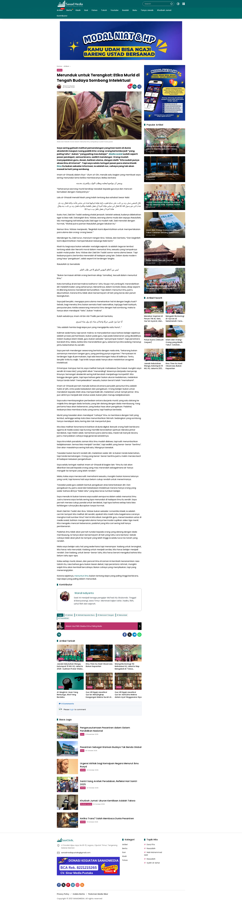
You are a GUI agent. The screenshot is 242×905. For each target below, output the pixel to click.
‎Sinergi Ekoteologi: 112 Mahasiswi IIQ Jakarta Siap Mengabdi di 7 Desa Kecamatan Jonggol (127, 666)
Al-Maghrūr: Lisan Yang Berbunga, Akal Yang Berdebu (67, 694)
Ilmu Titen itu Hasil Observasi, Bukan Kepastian (99, 665)
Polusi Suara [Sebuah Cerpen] (154, 341)
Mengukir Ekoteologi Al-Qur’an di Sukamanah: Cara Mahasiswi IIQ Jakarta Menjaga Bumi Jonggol (175, 318)
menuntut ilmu (81, 575)
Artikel (59, 70)
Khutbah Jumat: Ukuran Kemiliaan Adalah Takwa (107, 800)
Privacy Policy (63, 894)
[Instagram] (77, 885)
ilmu (59, 166)
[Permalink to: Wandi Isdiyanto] (60, 86)
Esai (82, 734)
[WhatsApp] (139, 634)
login (72, 709)
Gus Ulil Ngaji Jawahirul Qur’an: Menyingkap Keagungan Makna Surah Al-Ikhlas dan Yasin (99, 695)
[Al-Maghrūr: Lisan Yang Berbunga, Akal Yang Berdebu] (70, 681)
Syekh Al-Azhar (153, 863)
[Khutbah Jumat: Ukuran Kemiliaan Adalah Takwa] (67, 802)
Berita (148, 311)
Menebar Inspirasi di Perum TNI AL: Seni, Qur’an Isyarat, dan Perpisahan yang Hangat (153, 318)
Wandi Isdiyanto (69, 86)
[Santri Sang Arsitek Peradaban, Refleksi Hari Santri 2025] (67, 784)
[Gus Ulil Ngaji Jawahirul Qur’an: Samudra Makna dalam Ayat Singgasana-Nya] (128, 681)
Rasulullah (151, 848)
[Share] (139, 86)
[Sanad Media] (70, 3)
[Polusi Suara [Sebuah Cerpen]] (154, 331)
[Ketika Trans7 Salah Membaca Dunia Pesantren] (67, 820)
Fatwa (125, 860)
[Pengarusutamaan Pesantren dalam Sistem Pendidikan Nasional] (67, 730)
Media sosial (116, 154)
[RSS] (82, 885)
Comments (67, 703)
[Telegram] (134, 634)
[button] (171, 4)
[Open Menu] (183, 3)
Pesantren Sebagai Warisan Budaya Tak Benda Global (110, 747)
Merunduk (123, 615)
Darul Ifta (151, 844)
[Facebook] (125, 634)
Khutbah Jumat (86, 804)
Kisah (148, 335)
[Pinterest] (68, 885)
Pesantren (64, 618)
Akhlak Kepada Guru (86, 615)
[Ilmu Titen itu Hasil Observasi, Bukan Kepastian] (99, 653)
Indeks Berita (79, 894)
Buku (169, 335)
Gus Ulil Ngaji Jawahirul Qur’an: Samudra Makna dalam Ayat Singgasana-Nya (128, 694)
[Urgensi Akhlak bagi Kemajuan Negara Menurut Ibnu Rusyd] (67, 766)
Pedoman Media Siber (98, 894)
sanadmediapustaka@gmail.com (75, 852)
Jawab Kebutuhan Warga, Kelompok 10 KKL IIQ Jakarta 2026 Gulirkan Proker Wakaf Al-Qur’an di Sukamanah (70, 666)
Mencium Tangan (107, 615)
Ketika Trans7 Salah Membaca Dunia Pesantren (107, 818)
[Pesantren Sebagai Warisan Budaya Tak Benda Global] (67, 748)
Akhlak (70, 615)
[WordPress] (73, 885)
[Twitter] (129, 634)
